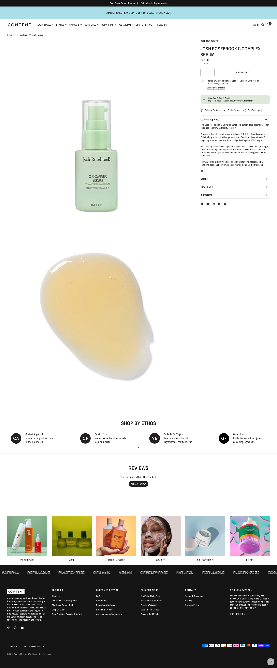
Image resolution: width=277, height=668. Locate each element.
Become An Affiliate (150, 614)
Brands (60, 24)
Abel (71, 560)
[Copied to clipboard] (225, 204)
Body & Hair (107, 24)
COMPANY (190, 590)
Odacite (160, 560)
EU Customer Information (108, 614)
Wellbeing (125, 24)
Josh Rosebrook (205, 560)
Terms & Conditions (194, 596)
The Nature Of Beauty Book (65, 600)
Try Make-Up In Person (151, 596)
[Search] (263, 25)
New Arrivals (44, 24)
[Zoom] (186, 45)
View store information (216, 87)
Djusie (249, 560)
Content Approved (210, 119)
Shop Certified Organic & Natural (67, 614)
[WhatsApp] (219, 204)
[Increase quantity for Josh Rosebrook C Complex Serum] (211, 72)
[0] (268, 25)
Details (204, 178)
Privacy (188, 600)
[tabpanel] (34, 438)
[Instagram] (17, 627)
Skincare (74, 24)
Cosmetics (90, 24)
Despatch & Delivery (105, 605)
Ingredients (206, 194)
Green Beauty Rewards (151, 600)
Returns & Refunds (105, 609)
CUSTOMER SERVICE (107, 590)
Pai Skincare (27, 560)
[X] (208, 204)
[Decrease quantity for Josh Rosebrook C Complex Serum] (203, 72)
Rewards (162, 24)
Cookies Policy (192, 605)
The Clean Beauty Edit (62, 605)
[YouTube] (24, 628)
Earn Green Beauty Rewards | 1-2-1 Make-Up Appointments (138, 3)
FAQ (98, 596)
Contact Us (101, 600)
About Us (56, 596)
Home (9, 35)
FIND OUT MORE (149, 590)
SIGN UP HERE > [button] (238, 614)
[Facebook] (202, 204)
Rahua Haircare (116, 560)
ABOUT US (57, 590)
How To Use (207, 186)
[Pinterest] (214, 204)
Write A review (138, 484)
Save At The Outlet (150, 609)
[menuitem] (45, 25)
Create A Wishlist (149, 605)
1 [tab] (138, 447)
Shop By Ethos (144, 24)
